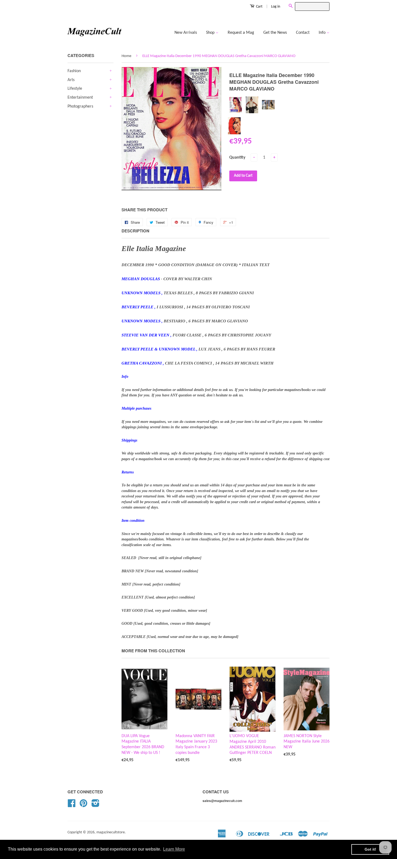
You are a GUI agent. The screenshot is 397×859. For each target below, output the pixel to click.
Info (323, 33)
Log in (275, 7)
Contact (302, 33)
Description (135, 231)
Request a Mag (241, 33)
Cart (259, 7)
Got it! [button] (370, 849)
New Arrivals (185, 33)
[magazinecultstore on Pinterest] (83, 805)
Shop (211, 33)
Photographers (80, 106)
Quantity (237, 157)
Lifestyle (75, 88)
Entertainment (80, 97)
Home (126, 56)
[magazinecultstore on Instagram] (95, 805)
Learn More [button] (174, 849)
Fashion (74, 71)
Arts (71, 80)
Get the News (275, 33)
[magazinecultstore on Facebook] (72, 805)
